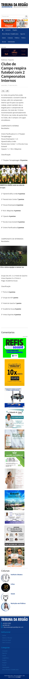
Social (4, 42)
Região (15, 30)
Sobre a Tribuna (7, 638)
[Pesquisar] (26, 16)
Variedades (11, 42)
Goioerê (8, 30)
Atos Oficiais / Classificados (10, 34)
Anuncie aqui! (6, 640)
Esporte (22, 34)
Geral (3, 38)
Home (4, 635)
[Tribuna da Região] (14, 5)
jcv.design (18, 677)
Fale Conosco (6, 642)
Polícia (23, 38)
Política (17, 38)
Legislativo (5, 658)
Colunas (10, 38)
